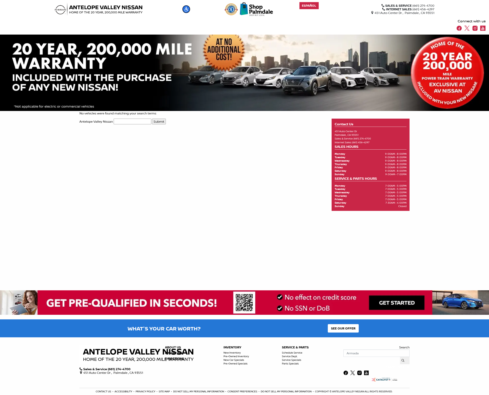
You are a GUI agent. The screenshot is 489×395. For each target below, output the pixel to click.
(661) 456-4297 (360, 142)
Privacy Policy (146, 391)
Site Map (164, 391)
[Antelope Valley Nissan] (98, 9)
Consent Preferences (242, 391)
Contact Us (104, 391)
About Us (173, 347)
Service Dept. (290, 356)
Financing (173, 353)
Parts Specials (290, 363)
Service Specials (291, 360)
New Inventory (232, 352)
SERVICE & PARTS (295, 347)
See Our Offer (343, 328)
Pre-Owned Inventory (236, 356)
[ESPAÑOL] (309, 5)
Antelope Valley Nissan (96, 121)
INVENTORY (232, 347)
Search (404, 347)
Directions (174, 358)
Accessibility (124, 391)
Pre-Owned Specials (235, 363)
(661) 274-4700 (362, 138)
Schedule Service (292, 352)
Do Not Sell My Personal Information (199, 391)
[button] (186, 9)
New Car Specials (233, 360)
